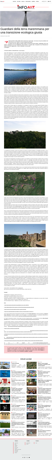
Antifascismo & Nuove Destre (18, 449)
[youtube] (49, 1)
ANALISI (22, 1)
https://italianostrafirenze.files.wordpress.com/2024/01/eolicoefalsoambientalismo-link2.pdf (19, 307)
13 (4, 342)
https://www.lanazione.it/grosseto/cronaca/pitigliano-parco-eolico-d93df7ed (17, 305)
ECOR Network (21, 50)
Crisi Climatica (41, 370)
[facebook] (45, 1)
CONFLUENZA (28, 1)
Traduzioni (16, 452)
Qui (4, 289)
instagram (26, 351)
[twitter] (47, 1)
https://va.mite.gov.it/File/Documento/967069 (12, 328)
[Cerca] (50, 1)
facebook (22, 351)
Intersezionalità (16, 450)
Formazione (16, 448)
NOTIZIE (14, 1)
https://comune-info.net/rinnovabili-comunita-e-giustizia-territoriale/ (15, 309)
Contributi (16, 446)
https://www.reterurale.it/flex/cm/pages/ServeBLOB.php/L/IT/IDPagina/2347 (20, 326)
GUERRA (33, 1)
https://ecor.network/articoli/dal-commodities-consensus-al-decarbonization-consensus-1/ (19, 311)
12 (4, 340)
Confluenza (13, 370)
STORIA (37, 1)
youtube (30, 351)
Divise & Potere (16, 447)
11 (4, 337)
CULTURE (18, 1)
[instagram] (44, 1)
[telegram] (42, 1)
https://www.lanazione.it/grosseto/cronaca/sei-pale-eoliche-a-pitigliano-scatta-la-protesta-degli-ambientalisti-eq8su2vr (24, 340)
